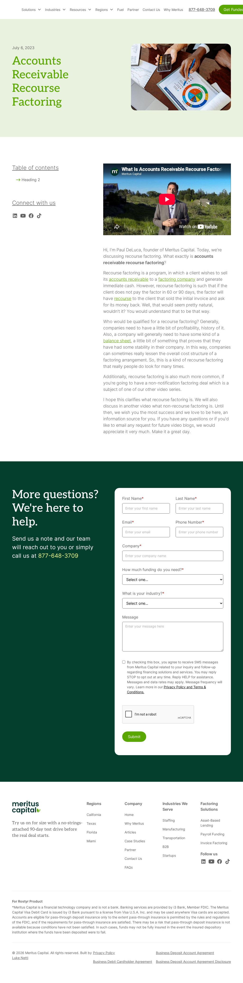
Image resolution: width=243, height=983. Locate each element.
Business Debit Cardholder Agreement (122, 962)
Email (128, 522)
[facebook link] (31, 215)
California (94, 815)
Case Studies (135, 841)
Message (130, 617)
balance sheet (117, 340)
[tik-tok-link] (39, 215)
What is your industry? (143, 593)
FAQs (129, 867)
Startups (169, 855)
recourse (122, 298)
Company (131, 545)
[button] (31, 9)
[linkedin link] (15, 215)
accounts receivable (128, 279)
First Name (133, 498)
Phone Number (190, 522)
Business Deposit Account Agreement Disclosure (193, 962)
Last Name (186, 498)
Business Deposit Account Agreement (185, 953)
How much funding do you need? (153, 569)
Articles (130, 832)
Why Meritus (173, 10)
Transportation (174, 838)
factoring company (176, 279)
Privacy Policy (104, 953)
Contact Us (151, 10)
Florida (92, 832)
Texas (91, 823)
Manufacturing (174, 829)
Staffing (169, 820)
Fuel (120, 10)
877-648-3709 (202, 9)
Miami (91, 841)
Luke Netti (20, 958)
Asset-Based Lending (210, 822)
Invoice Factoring (214, 843)
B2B (166, 847)
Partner (133, 10)
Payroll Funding (212, 834)
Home (129, 815)
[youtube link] (23, 215)
